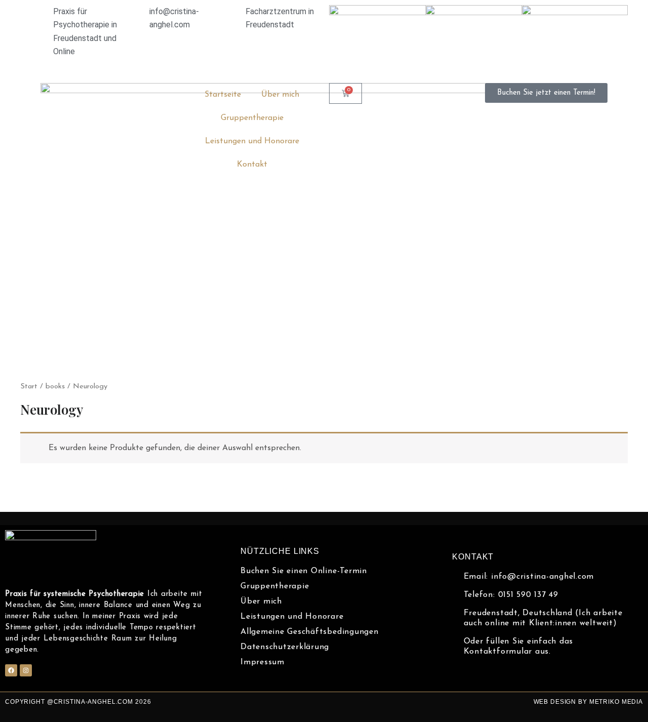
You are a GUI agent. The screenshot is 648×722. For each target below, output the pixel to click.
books (55, 386)
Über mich (280, 95)
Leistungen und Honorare (252, 141)
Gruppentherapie (252, 118)
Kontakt (252, 165)
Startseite (223, 95)
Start (28, 386)
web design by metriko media (588, 701)
